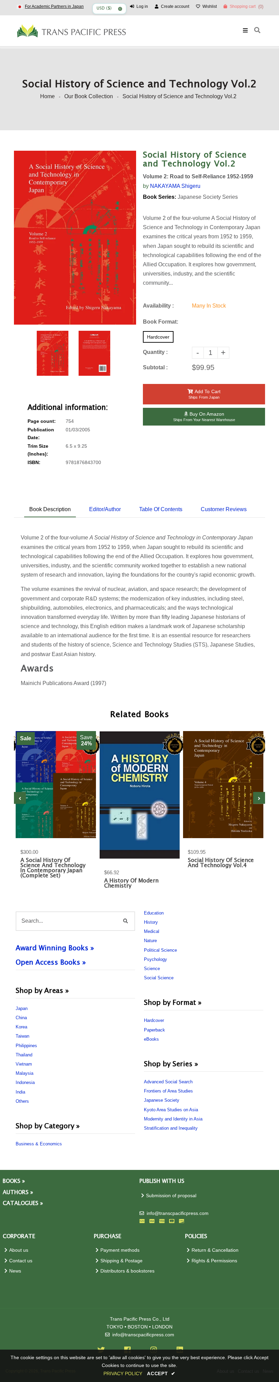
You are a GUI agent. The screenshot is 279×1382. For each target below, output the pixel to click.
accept (161, 1373)
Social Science (159, 977)
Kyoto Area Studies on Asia (171, 1109)
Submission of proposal (171, 1195)
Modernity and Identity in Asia (173, 1118)
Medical (151, 931)
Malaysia (24, 1073)
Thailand (24, 1054)
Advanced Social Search (168, 1081)
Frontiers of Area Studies (168, 1091)
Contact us (20, 1260)
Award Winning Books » (55, 948)
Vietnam (24, 1064)
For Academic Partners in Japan (54, 6)
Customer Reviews (224, 509)
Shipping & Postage (121, 1260)
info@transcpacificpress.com (178, 1213)
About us (18, 1250)
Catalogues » (23, 1203)
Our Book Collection (88, 96)
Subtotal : (155, 367)
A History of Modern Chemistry (131, 883)
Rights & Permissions (214, 1260)
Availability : (158, 306)
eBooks (151, 1039)
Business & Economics (39, 1143)
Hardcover (154, 1020)
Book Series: (159, 197)
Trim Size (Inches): (38, 450)
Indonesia (25, 1082)
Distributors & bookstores (127, 1271)
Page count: (42, 421)
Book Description (50, 509)
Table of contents (160, 509)
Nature (150, 940)
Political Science (160, 950)
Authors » (18, 1192)
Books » (14, 1181)
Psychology (155, 959)
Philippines (26, 1045)
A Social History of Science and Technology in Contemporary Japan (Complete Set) (52, 868)
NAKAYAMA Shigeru (175, 186)
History (151, 922)
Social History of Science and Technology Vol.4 (221, 863)
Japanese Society (161, 1100)
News (15, 1271)
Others (22, 1101)
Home (47, 96)
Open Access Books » (51, 963)
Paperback (154, 1029)
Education (154, 913)
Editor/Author (105, 509)
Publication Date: (41, 433)
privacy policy (122, 1373)
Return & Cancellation (215, 1250)
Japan (22, 1008)
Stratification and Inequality (171, 1128)
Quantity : (155, 352)
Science (152, 968)
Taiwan (22, 1036)
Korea (21, 1026)
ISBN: (34, 462)
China (21, 1017)
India (20, 1092)
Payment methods (120, 1250)
